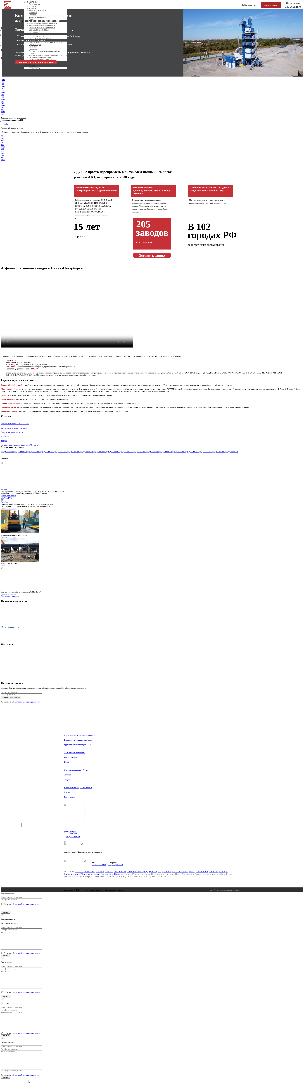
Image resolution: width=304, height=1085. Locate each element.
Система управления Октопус (77, 770)
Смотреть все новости (10, 596)
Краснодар (155, 871)
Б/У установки (70, 757)
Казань (109, 871)
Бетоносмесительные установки (78, 740)
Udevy (237, 890)
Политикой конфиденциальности (26, 702)
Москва (100, 871)
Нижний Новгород (137, 871)
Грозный (213, 871)
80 (3, 80)
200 (3, 99)
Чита (192, 871)
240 (3, 105)
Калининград (71, 874)
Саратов (118, 874)
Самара (79, 871)
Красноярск (168, 871)
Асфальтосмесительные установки (79, 735)
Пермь (96, 874)
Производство (34, 4)
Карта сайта (69, 797)
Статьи (67, 792)
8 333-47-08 (293, 7)
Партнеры (33, 6)
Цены (66, 762)
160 (3, 92)
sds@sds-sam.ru (73, 836)
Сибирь (223, 871)
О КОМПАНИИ (30, 2)
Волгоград (107, 874)
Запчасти (68, 775)
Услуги (67, 779)
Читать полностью (8, 496)
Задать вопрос (70, 831)
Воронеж (89, 871)
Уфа (82, 874)
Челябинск (120, 871)
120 (3, 86)
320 (3, 112)
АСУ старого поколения (74, 752)
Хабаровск (182, 871)
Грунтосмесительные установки (78, 744)
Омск (89, 874)
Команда (32, 8)
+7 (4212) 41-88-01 (115, 865)
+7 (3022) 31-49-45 (99, 865)
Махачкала (202, 871)
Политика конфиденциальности (78, 787)
